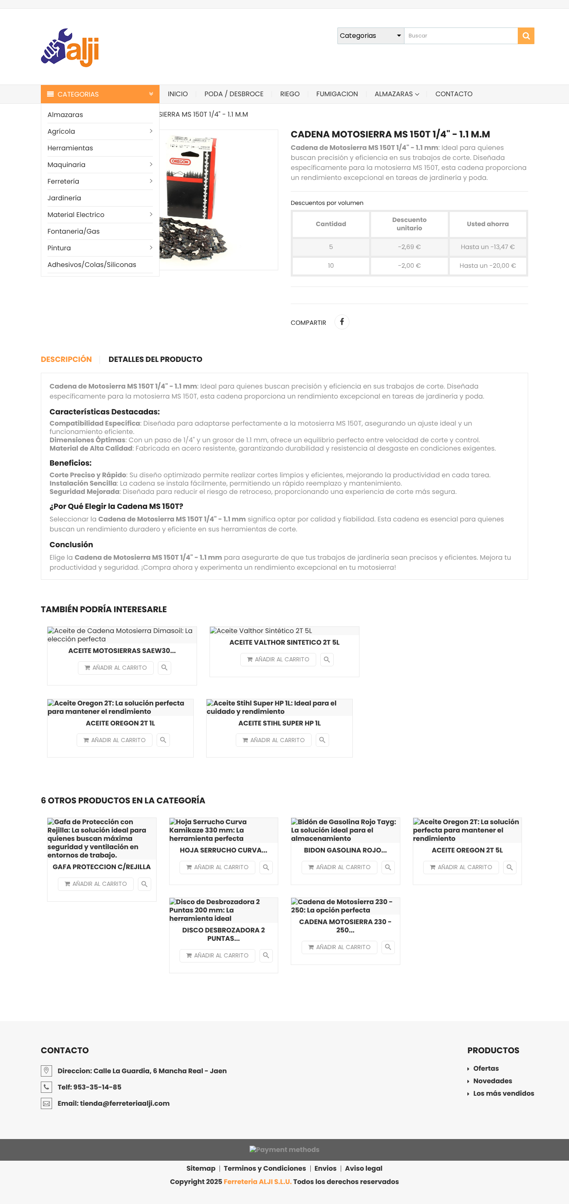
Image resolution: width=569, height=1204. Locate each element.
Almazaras (65, 115)
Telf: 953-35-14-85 (89, 1087)
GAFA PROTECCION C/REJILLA (101, 867)
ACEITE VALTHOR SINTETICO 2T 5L (285, 642)
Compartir (341, 321)
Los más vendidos (504, 1094)
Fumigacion (337, 94)
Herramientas (70, 148)
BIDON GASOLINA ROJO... (345, 850)
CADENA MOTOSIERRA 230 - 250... (345, 926)
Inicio (178, 94)
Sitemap (201, 1168)
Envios (325, 1168)
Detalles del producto (155, 360)
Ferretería (63, 181)
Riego (290, 94)
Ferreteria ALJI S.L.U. (258, 1182)
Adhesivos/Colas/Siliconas (91, 264)
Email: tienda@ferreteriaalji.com (113, 1103)
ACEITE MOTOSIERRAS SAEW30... (122, 651)
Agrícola (61, 131)
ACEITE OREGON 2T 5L (467, 850)
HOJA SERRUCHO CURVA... (223, 850)
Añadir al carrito (119, 667)
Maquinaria (66, 165)
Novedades (493, 1082)
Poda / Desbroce (234, 94)
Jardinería (64, 198)
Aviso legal (363, 1168)
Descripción (66, 360)
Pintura (59, 248)
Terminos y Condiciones (265, 1168)
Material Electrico (76, 214)
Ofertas (486, 1069)
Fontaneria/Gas (73, 231)
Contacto (453, 94)
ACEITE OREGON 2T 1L (120, 723)
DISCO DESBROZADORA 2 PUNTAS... (223, 934)
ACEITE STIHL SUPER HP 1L (279, 723)
